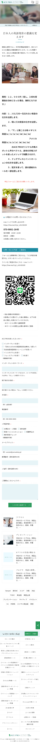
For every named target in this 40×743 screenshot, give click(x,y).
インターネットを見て (12, 343)
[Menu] (37, 2)
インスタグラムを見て (12, 352)
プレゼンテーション (10, 599)
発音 (31, 604)
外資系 (13, 604)
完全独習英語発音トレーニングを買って (18, 349)
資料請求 (23, 429)
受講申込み (30, 432)
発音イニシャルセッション (13, 432)
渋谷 (33, 591)
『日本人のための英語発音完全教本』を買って (20, 346)
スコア (22, 591)
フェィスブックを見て (12, 355)
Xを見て (26, 355)
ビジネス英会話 (22, 604)
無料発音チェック (10, 435)
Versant (8, 591)
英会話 (19, 595)
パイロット (33, 599)
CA (7, 604)
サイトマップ (30, 729)
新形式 (15, 591)
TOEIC (12, 595)
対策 (28, 591)
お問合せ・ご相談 (10, 429)
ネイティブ (23, 599)
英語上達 (27, 595)
